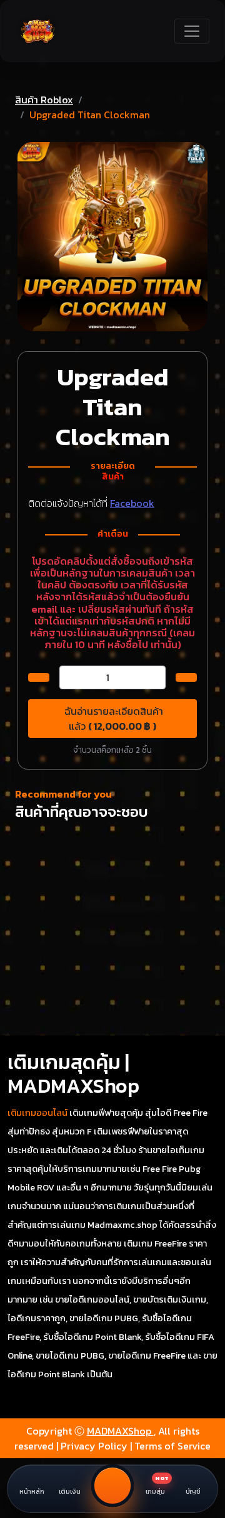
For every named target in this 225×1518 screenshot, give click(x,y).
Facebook (132, 503)
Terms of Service (172, 1445)
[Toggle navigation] (191, 31)
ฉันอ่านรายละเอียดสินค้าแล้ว (112, 718)
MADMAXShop (120, 1430)
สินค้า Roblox (44, 99)
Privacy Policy (94, 1445)
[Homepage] (38, 31)
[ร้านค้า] (112, 1485)
